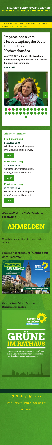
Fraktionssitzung (13, 139)
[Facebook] (12, 396)
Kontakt (17, 403)
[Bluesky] (30, 396)
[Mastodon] (21, 396)
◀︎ (6, 95)
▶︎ (45, 95)
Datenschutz (39, 403)
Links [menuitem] (36, 397)
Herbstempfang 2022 (18, 26)
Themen (42, 24)
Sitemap (27, 403)
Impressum (26, 410)
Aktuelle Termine (15, 133)
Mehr (9, 155)
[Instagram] (17, 396)
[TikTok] (25, 396)
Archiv (5, 26)
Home (9, 403)
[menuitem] (9, 403)
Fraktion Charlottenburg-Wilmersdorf (19, 24)
